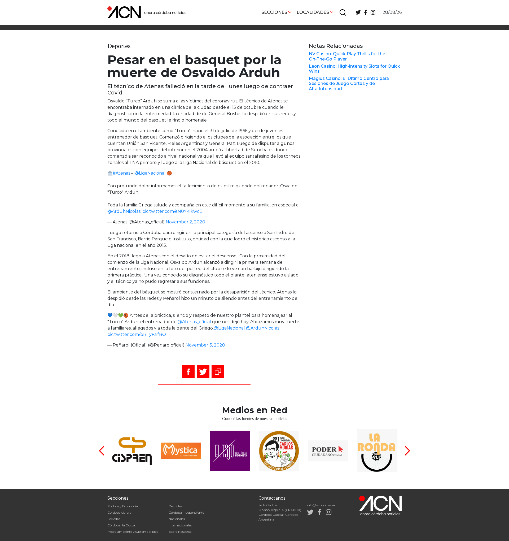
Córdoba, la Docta (121, 525)
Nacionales (177, 519)
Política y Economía (122, 506)
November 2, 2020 (185, 221)
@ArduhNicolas (124, 211)
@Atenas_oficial (194, 321)
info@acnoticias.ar (321, 505)
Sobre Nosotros (180, 532)
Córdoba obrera (119, 512)
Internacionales (180, 525)
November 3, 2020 (205, 345)
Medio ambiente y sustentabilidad (133, 532)
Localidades (313, 12)
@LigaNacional (150, 173)
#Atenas (121, 173)
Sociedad (114, 519)
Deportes (175, 506)
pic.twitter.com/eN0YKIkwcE (172, 211)
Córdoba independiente (186, 512)
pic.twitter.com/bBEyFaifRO (136, 334)
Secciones (274, 12)
